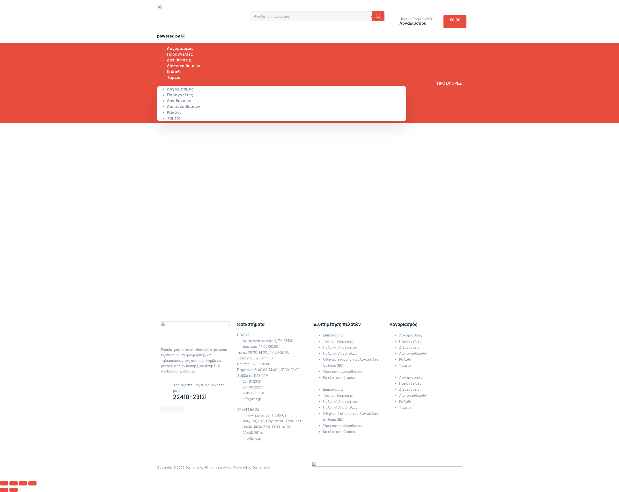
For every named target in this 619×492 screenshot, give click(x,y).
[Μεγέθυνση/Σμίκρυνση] (32, 483)
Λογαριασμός (180, 89)
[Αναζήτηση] (378, 16)
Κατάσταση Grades (339, 377)
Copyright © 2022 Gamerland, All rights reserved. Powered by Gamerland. (213, 467)
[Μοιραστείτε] (13, 483)
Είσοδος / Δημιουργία (415, 19)
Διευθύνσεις (179, 100)
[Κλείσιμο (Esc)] (4, 483)
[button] (281, 83)
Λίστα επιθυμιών (183, 65)
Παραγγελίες (180, 94)
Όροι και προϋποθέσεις (342, 371)
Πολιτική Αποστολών (340, 353)
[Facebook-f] (164, 409)
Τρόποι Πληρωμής (338, 341)
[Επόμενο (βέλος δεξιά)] (13, 490)
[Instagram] (172, 409)
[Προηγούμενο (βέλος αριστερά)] (4, 490)
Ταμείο (173, 77)
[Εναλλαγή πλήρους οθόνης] (23, 483)
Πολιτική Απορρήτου (340, 347)
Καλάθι (174, 112)
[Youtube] (180, 409)
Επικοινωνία (333, 335)
